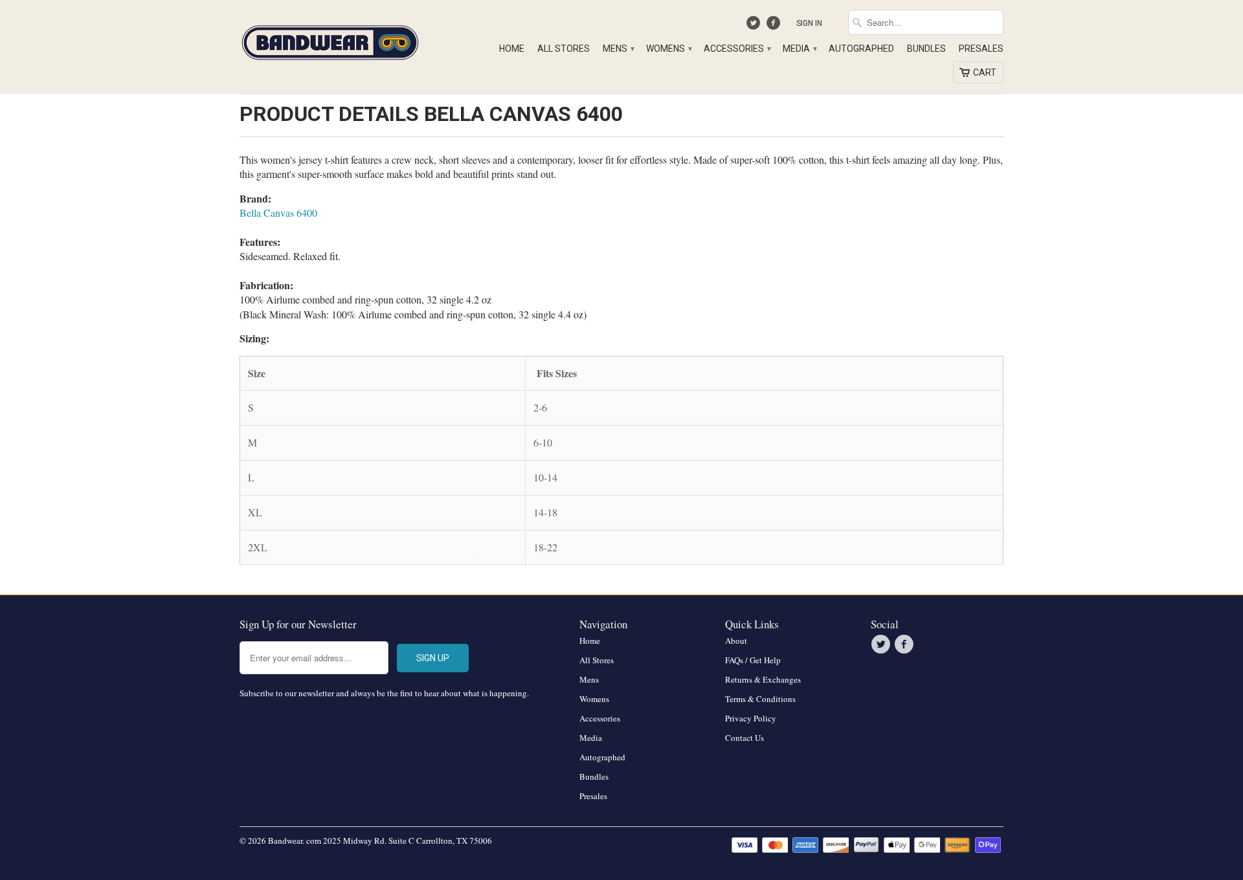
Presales (981, 48)
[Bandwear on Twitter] (755, 26)
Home (511, 48)
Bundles (926, 48)
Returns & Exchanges (763, 679)
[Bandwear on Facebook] (774, 26)
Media (799, 48)
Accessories (737, 48)
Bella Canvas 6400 (278, 212)
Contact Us (744, 737)
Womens (668, 48)
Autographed (861, 48)
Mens (618, 48)
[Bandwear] (330, 40)
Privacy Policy (750, 718)
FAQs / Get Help (753, 660)
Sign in (809, 23)
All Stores (563, 48)
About (736, 640)
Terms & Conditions (760, 699)
